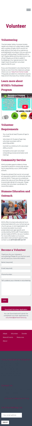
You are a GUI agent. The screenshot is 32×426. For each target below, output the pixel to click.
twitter (17, 347)
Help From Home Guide (19, 72)
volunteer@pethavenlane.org (16, 317)
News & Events (8, 337)
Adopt (22, 12)
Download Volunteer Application (16, 309)
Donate (24, 333)
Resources (20, 337)
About (5, 341)
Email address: (6, 411)
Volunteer (14, 333)
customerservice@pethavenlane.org (16, 398)
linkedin (27, 347)
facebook (22, 347)
